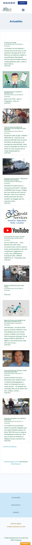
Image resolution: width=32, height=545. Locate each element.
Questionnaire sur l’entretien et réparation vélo (13, 92)
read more (7, 66)
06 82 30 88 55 (9, 3)
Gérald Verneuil (10, 44)
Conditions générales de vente (16, 526)
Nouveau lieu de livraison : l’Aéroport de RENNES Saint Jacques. (16, 179)
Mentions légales (9, 462)
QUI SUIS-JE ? (16, 505)
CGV (17, 462)
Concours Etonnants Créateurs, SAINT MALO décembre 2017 (15, 371)
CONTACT (16, 512)
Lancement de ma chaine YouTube (14, 236)
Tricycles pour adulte (10, 42)
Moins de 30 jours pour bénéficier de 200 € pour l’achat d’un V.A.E (14, 321)
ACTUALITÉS (16, 497)
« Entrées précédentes (9, 446)
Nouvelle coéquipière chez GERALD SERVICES (15, 419)
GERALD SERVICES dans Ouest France (14, 286)
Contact (22, 3)
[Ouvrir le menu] (20, 9)
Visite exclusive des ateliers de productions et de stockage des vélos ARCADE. (15, 128)
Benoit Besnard (16, 464)
